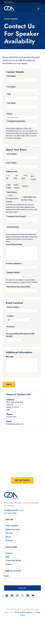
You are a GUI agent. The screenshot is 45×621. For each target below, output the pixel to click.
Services (9, 532)
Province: (11, 327)
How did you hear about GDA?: (19, 287)
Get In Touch (22, 480)
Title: (9, 94)
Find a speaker (12, 525)
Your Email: (11, 103)
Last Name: (11, 87)
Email (6, 576)
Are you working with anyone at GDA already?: (20, 335)
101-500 (25, 177)
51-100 (16, 177)
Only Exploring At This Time (28, 198)
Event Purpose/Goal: (14, 244)
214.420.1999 (11, 417)
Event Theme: (11, 163)
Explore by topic (12, 529)
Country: (10, 316)
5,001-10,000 (17, 186)
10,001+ (25, 186)
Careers (9, 553)
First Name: (11, 76)
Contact (8, 564)
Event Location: (13, 307)
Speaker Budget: (13, 272)
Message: (10, 357)
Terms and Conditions (23, 612)
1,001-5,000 (9, 186)
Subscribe (22, 588)
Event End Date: (13, 227)
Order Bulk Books (13, 560)
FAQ (7, 556)
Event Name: (12, 154)
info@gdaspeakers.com (15, 424)
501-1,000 (33, 178)
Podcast (8, 540)
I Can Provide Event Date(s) (12, 198)
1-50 (8, 177)
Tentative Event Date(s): (16, 216)
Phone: (10, 114)
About (8, 536)
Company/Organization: (16, 121)
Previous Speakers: (14, 263)
